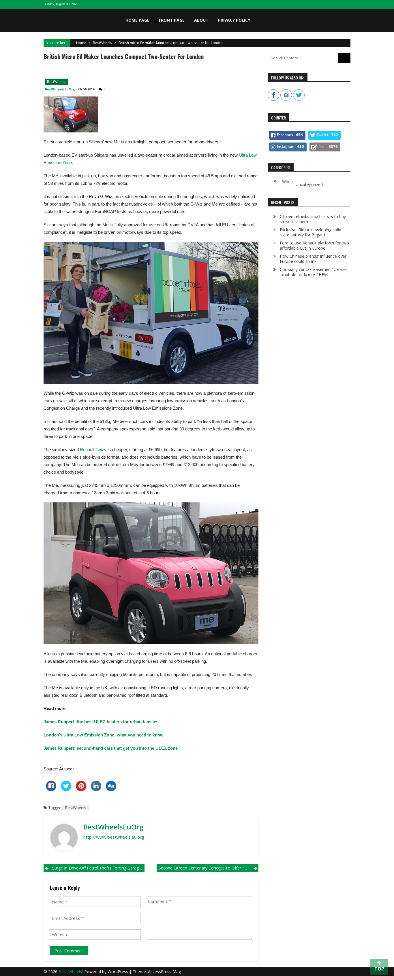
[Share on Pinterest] (81, 789)
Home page (137, 20)
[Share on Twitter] (66, 789)
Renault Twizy (93, 449)
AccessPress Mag (164, 971)
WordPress (118, 971)
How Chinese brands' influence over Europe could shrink (313, 258)
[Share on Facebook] (51, 789)
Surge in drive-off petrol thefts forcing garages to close (98, 868)
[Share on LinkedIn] (96, 789)
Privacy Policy (234, 20)
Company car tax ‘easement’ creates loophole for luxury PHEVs (314, 272)
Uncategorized (309, 184)
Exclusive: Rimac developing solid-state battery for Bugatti (311, 232)
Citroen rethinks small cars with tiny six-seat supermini (313, 219)
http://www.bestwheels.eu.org (113, 837)
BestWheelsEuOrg (60, 89)
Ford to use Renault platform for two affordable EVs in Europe (314, 245)
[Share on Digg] (111, 789)
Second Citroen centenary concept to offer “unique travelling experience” (208, 868)
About (201, 20)
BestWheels (102, 42)
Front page (172, 20)
